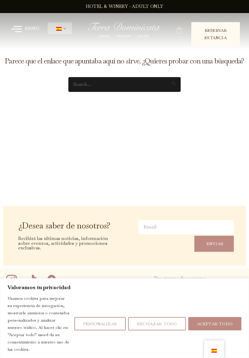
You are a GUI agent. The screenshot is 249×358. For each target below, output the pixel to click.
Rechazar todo (157, 323)
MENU (32, 28)
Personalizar (100, 323)
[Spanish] (59, 28)
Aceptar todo (215, 323)
